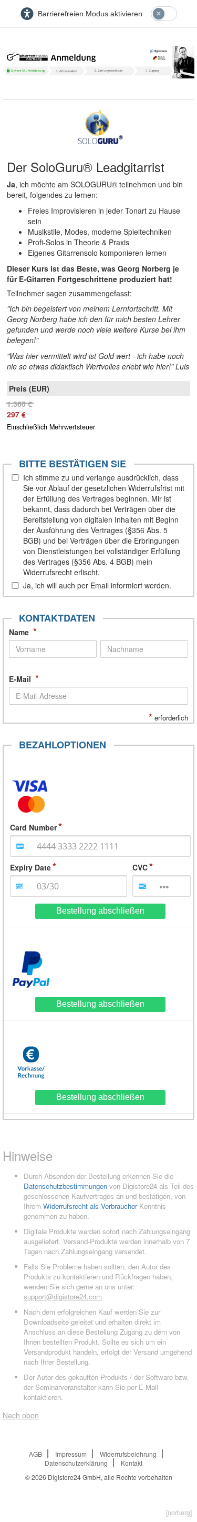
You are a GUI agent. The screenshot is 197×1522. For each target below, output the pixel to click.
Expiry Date (30, 867)
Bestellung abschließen (100, 910)
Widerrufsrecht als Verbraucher (90, 1206)
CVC (140, 867)
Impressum (71, 1453)
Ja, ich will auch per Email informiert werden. (97, 585)
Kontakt (131, 1462)
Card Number (33, 827)
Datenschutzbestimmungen (65, 1186)
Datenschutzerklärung (76, 1462)
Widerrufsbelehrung (128, 1453)
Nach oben (21, 1415)
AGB (35, 1453)
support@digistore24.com (63, 1296)
